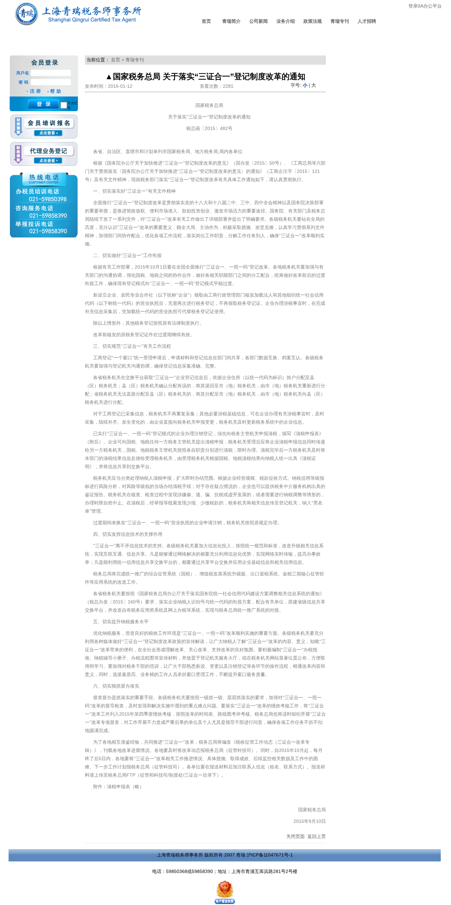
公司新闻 (258, 21)
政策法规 (312, 21)
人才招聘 (367, 21)
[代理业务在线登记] (44, 154)
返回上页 (316, 836)
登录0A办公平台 (425, 6)
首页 (206, 21)
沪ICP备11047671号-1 (270, 854)
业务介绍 (285, 21)
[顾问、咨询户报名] (44, 128)
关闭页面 (295, 836)
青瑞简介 (231, 21)
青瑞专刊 (339, 21)
